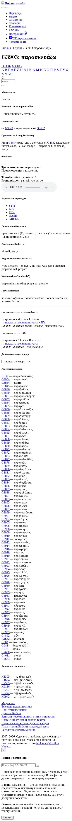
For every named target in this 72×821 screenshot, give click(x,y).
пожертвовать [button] (17, 41)
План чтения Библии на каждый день (25, 726)
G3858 (5, 412)
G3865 (5, 432)
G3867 (5, 435)
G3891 (5, 495)
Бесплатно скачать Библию (18, 729)
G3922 (5, 562)
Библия (6, 48)
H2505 (5, 683)
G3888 (5, 492)
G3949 (5, 625)
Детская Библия (11, 713)
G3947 (5, 622)
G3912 (5, 542)
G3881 (5, 472)
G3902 (5, 519)
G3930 (5, 585)
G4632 (41, 128)
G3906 (5, 525)
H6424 (5, 693)
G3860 (5, 419)
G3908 (5, 529)
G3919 (5, 555)
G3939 (5, 602)
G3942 (5, 608)
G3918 (5, 552)
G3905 (5, 522)
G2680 (5, 652)
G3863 (5, 426)
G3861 (5, 422)
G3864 (5, 429)
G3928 (5, 582)
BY (43, 322)
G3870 (5, 445)
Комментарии (17, 26)
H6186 (5, 686)
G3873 (5, 455)
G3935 (5, 592)
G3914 (5, 545)
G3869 (5, 442)
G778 (4, 648)
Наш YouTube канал (14, 709)
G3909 (5, 532)
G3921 (5, 559)
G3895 (5, 502)
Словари (14, 23)
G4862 (5, 635)
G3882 (5, 475)
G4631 (5, 655)
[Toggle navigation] (6, 7)
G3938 (5, 599)
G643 (4, 645)
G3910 (5, 535)
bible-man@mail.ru (47, 743)
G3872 (5, 452)
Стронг (17, 48)
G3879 (5, 465)
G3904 (5, 379)
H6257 (5, 689)
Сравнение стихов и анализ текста (23, 719)
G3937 (5, 595)
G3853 (5, 399)
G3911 (5, 539)
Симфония (15, 19)
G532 (4, 376)
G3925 (5, 572)
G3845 (5, 386)
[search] (2, 85)
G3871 (5, 449)
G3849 (5, 392)
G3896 (5, 505)
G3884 (5, 482)
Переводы (15, 13)
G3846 (5, 389)
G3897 (5, 509)
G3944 (5, 615)
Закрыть (7, 817)
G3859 (5, 416)
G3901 (5, 515)
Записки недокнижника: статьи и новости (28, 716)
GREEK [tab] (14, 218)
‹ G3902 (6, 66)
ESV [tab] (12, 212)
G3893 (5, 499)
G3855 (5, 406)
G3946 (5, 618)
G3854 (5, 402)
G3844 (9, 128)
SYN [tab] (12, 205)
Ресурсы (14, 29)
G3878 (5, 462)
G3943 (5, 612)
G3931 (5, 589)
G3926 (5, 575)
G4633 (5, 658)
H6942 (5, 696)
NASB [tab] (13, 215)
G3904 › (17, 66)
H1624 (5, 679)
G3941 (5, 605)
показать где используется (21, 322)
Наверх (6, 746)
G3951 (5, 628)
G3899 (5, 512)
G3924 (5, 569)
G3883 (5, 479)
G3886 (5, 485)
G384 (4, 642)
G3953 (5, 632)
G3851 (5, 396)
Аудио (13, 16)
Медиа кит (8, 703)
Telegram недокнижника (16, 706)
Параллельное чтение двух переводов (25, 723)
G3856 (5, 409)
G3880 (5, 469)
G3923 (5, 565)
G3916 (5, 549)
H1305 (5, 676)
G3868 (5, 439)
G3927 (5, 579)
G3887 (5, 489)
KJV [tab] (11, 209)
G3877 (5, 459)
